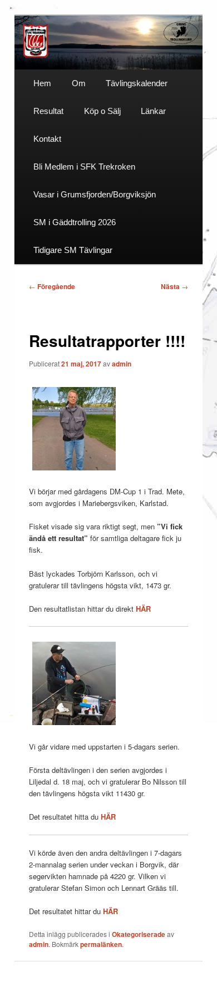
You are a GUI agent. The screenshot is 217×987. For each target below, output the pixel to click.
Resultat (48, 111)
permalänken (101, 944)
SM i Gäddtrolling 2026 (74, 222)
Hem (42, 83)
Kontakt (47, 138)
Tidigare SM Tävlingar (72, 250)
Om (79, 83)
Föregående (52, 286)
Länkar (153, 111)
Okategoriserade (138, 934)
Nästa (174, 286)
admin (121, 364)
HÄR (143, 608)
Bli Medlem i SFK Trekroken (84, 166)
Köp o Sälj (102, 111)
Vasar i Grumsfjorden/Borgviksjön (94, 194)
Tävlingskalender (136, 83)
